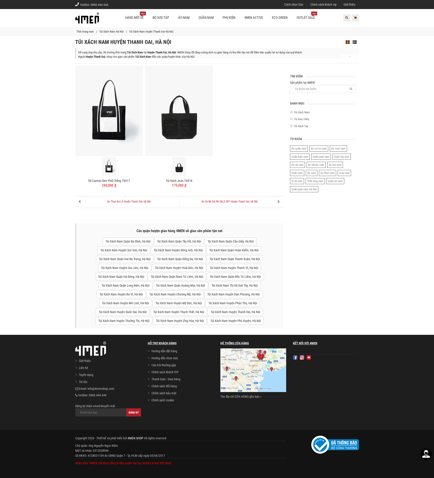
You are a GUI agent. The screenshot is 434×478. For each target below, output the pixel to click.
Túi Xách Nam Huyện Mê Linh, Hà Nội (125, 303)
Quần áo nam (335, 181)
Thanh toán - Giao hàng (165, 379)
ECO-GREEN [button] (280, 18)
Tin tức (83, 382)
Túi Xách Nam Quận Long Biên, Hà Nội (125, 285)
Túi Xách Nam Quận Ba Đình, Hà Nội (128, 241)
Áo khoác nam (316, 164)
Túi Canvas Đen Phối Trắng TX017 (109, 181)
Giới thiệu (349, 4)
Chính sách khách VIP (165, 372)
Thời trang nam (85, 31)
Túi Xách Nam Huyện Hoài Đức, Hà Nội (179, 268)
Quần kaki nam (299, 156)
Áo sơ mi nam (319, 148)
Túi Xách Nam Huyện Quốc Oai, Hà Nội (123, 312)
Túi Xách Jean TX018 (179, 181)
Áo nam (311, 173)
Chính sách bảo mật (163, 393)
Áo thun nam (327, 173)
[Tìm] (351, 89)
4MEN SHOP (135, 438)
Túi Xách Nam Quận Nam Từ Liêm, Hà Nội (177, 276)
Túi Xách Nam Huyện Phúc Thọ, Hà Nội (232, 303)
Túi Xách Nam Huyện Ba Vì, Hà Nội (121, 294)
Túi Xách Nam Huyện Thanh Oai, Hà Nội (235, 312)
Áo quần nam (299, 148)
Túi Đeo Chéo (301, 119)
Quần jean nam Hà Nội (304, 189)
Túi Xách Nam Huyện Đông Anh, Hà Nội (178, 250)
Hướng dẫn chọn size (164, 358)
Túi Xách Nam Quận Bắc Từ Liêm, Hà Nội (235, 276)
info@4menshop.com (100, 388)
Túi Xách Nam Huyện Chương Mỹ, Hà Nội (175, 294)
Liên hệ (83, 368)
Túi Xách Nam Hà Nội (111, 31)
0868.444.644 (99, 5)
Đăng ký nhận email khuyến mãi (95, 406)
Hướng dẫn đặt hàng (164, 351)
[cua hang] (253, 371)
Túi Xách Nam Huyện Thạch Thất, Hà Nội (178, 312)
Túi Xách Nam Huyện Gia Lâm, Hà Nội (124, 268)
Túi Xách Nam (302, 112)
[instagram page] (302, 357)
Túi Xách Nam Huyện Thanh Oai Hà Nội (151, 31)
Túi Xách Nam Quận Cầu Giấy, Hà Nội (231, 241)
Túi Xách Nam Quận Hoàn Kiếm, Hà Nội (234, 250)
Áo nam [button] (183, 18)
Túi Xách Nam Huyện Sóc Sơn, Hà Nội (123, 250)
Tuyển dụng (86, 375)
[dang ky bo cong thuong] (335, 444)
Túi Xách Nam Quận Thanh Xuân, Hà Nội (235, 259)
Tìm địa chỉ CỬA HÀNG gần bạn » (241, 396)
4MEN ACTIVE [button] (253, 18)
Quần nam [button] (206, 18)
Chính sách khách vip (323, 4)
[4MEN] (87, 20)
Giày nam (344, 173)
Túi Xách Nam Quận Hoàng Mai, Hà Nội (180, 285)
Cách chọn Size (293, 4)
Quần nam (297, 173)
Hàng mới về (135, 16)
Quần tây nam (341, 156)
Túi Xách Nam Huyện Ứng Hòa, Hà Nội (180, 321)
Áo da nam (297, 164)
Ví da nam (297, 181)
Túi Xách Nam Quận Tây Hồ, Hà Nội (179, 241)
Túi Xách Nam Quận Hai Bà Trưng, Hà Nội (125, 259)
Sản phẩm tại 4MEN (302, 82)
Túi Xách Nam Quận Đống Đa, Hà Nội (180, 259)
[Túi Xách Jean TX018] (179, 110)
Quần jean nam (321, 156)
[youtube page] (309, 357)
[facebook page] (295, 357)
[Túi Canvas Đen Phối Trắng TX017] (109, 110)
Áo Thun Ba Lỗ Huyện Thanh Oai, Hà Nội (129, 201)
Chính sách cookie (162, 400)
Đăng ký (134, 412)
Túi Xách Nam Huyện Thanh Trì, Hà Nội (234, 268)
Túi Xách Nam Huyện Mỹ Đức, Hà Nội (179, 303)
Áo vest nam (338, 148)
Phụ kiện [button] (229, 18)
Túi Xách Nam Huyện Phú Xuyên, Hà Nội (235, 321)
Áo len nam (335, 164)
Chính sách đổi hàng (164, 386)
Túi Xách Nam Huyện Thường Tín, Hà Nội (123, 321)
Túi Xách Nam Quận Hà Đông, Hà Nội (121, 276)
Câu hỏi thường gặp (163, 365)
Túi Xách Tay (301, 126)
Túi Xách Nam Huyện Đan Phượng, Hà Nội (233, 294)
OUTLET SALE (306, 16)
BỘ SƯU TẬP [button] (161, 18)
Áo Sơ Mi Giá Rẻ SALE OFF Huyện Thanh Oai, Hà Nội (229, 201)
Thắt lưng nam (315, 181)
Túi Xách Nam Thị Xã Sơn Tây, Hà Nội (235, 285)
